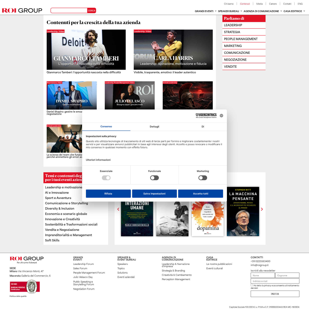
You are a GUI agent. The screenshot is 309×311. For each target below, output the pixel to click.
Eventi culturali (214, 268)
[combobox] (69, 10)
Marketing (233, 45)
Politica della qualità (18, 296)
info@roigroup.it (259, 265)
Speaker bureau (228, 11)
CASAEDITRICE (211, 258)
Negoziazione (52, 82)
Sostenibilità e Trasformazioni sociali (71, 224)
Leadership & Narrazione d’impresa (176, 265)
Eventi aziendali (126, 277)
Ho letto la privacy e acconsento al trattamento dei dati (275, 286)
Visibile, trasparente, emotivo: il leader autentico (165, 72)
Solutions (122, 272)
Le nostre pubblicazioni (219, 264)
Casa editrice (293, 11)
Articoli (165, 82)
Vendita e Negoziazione (62, 229)
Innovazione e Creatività (62, 218)
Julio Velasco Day (83, 277)
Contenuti (245, 3)
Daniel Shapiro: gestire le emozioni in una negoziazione (70, 113)
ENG (300, 3)
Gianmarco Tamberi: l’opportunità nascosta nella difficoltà (84, 72)
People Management (121, 82)
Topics (121, 268)
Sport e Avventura (58, 197)
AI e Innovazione (57, 192)
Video (60, 82)
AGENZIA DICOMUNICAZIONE (172, 258)
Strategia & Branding (173, 270)
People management (241, 38)
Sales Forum (80, 268)
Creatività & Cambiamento (177, 275)
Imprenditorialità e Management (68, 234)
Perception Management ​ (176, 279)
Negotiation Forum (83, 289)
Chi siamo (228, 3)
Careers (273, 3)
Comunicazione (237, 52)
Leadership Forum (83, 264)
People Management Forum (89, 272)
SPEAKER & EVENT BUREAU (126, 258)
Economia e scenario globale (66, 213)
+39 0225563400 (260, 261)
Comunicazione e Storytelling (66, 203)
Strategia (232, 32)
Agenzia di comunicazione (261, 11)
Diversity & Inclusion (59, 208)
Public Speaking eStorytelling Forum (83, 283)
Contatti (287, 3)
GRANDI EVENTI (78, 258)
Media (259, 3)
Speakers (122, 264)
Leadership (109, 82)
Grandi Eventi (204, 11)
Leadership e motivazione (63, 187)
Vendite (230, 66)
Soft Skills (52, 240)
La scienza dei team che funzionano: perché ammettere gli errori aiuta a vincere (72, 156)
